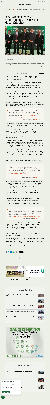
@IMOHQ (30, 114)
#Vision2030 (12, 173)
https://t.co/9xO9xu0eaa (21, 173)
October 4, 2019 (37, 119)
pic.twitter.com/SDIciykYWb (33, 216)
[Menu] (1, 1)
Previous (6, 40)
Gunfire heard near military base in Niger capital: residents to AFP (20, 295)
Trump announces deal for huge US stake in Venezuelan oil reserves (20, 306)
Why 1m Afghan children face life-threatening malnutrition (20, 378)
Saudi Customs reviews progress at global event (35, 278)
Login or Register (6, 392)
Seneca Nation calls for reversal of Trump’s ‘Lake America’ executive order (20, 317)
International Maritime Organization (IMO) (25, 255)
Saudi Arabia (12, 255)
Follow (41, 73)
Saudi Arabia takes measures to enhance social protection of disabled (14, 279)
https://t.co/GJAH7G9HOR (28, 115)
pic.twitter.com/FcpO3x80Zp (16, 175)
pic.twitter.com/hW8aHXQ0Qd (16, 117)
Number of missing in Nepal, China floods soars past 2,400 (27, 9)
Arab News (7, 1)
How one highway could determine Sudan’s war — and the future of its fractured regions (20, 372)
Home (6, 12)
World (12, 9)
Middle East (8, 369)
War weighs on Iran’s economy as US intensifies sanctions (19, 300)
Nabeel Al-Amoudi (39, 255)
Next (43, 40)
